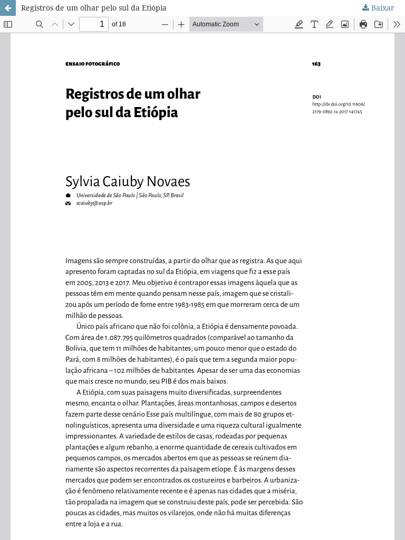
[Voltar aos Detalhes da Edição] (8, 8)
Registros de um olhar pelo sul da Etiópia (94, 8)
